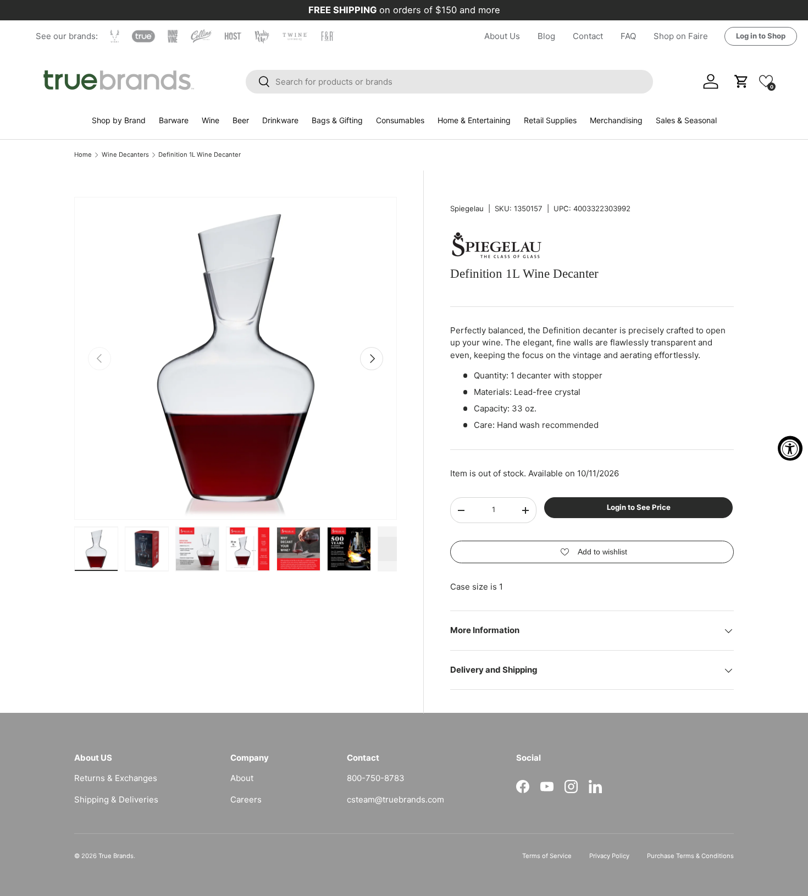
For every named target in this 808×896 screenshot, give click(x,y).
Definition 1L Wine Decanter (199, 155)
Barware (174, 120)
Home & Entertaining (474, 120)
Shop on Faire (681, 36)
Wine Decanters (125, 155)
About (241, 778)
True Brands (116, 856)
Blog (546, 36)
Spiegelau (467, 208)
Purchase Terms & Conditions (690, 856)
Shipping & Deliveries (116, 799)
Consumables (400, 120)
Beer (241, 120)
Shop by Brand (119, 120)
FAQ (628, 36)
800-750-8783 (376, 778)
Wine (210, 120)
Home (83, 155)
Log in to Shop (760, 35)
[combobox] (450, 82)
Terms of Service (547, 856)
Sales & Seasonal (686, 120)
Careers (246, 799)
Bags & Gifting (337, 120)
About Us (502, 36)
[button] (766, 81)
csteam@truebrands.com (395, 799)
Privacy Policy (609, 856)
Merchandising (616, 120)
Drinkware (280, 120)
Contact (588, 36)
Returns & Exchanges (115, 778)
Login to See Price (639, 507)
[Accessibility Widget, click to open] (790, 448)
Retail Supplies (550, 120)
